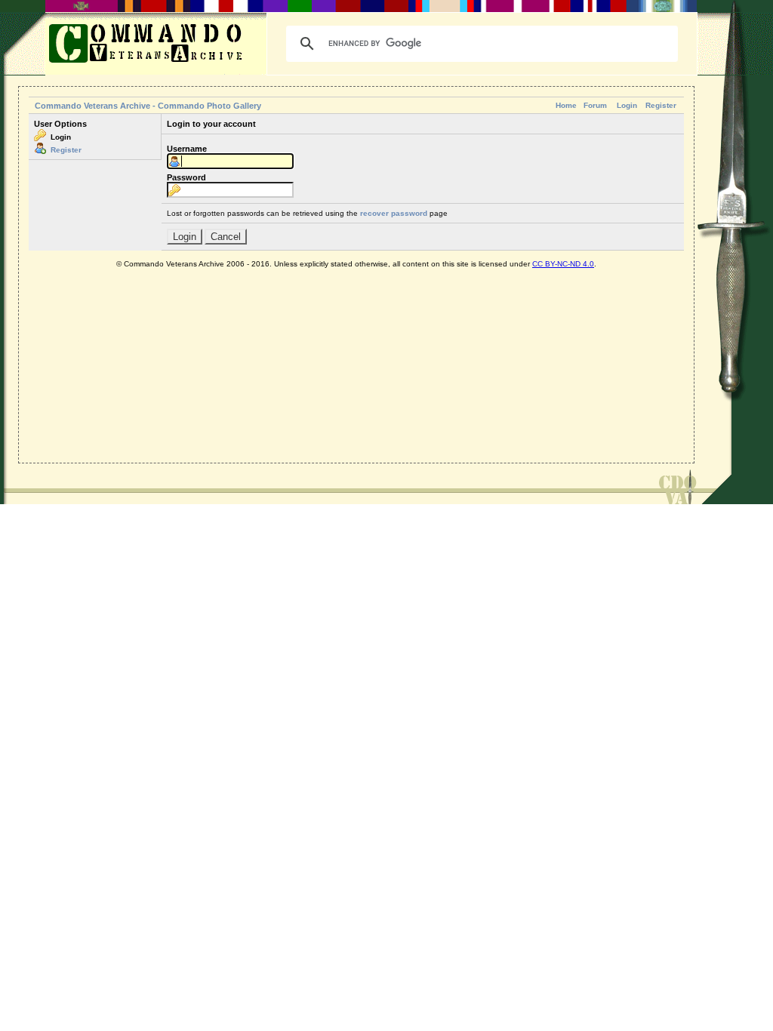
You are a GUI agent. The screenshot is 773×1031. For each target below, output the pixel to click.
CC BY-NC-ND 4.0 (563, 264)
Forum (595, 105)
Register (660, 105)
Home (566, 105)
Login (627, 105)
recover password (393, 213)
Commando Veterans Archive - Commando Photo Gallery (148, 105)
